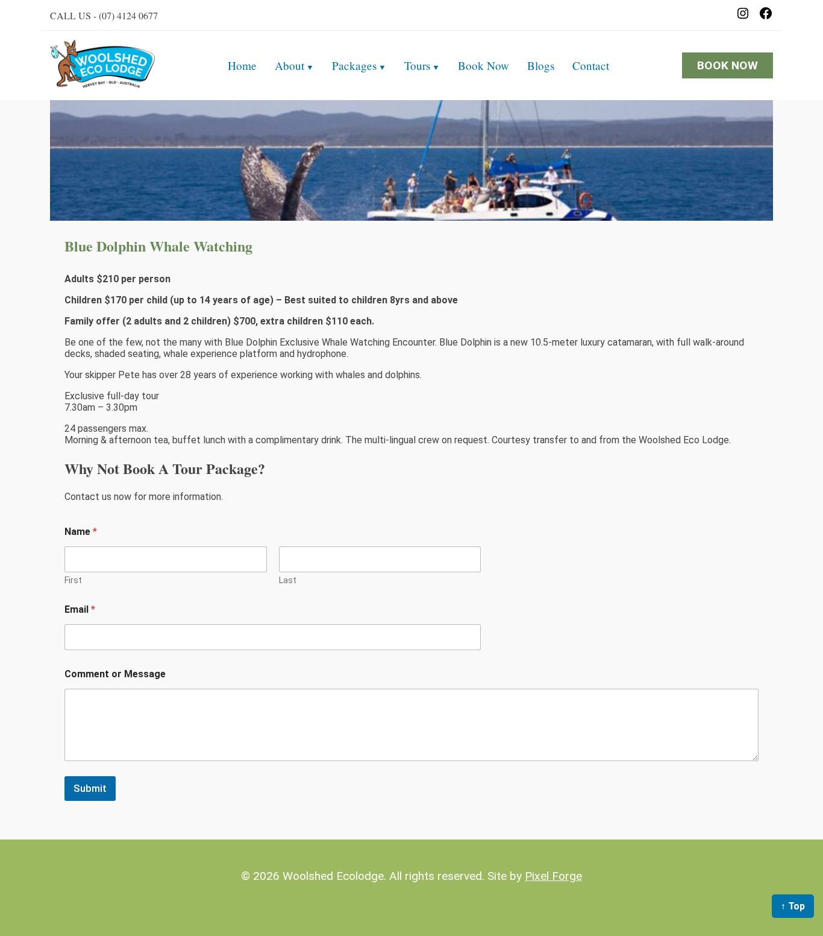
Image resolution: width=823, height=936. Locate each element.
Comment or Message (115, 674)
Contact (590, 65)
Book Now (483, 65)
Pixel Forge (553, 876)
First (73, 580)
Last (287, 580)
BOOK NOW (727, 65)
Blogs (540, 65)
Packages (354, 65)
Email (79, 609)
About (289, 65)
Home (242, 65)
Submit (90, 788)
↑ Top (793, 906)
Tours (417, 65)
